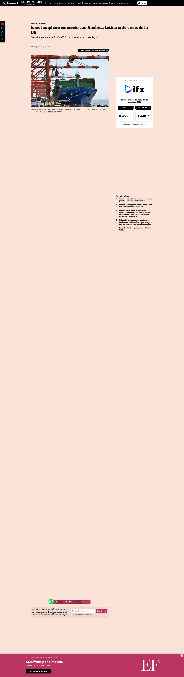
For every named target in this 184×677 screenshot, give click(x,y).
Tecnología (94, 3)
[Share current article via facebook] (2, 28)
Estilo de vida (103, 3)
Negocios (48, 3)
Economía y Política (65, 3)
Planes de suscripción (123, 3)
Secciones (12, 3)
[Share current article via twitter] (2, 31)
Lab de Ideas (77, 3)
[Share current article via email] (2, 24)
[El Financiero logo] (31, 3)
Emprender (86, 3)
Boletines (112, 3)
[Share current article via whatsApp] (2, 39)
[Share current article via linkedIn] (2, 35)
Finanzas (55, 3)
